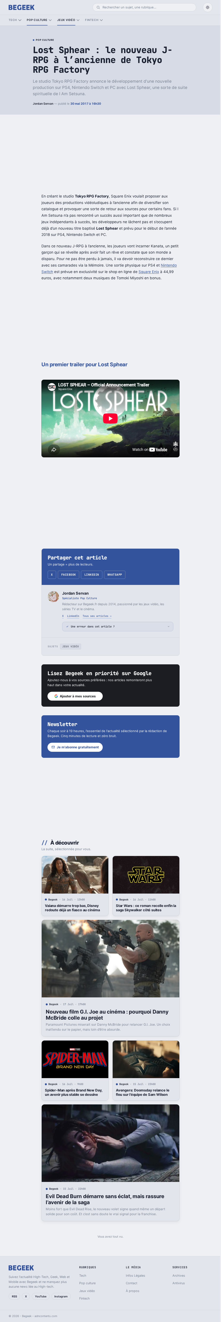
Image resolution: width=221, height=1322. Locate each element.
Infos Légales (133, 1275)
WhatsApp (114, 574)
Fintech (91, 20)
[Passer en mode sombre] (207, 7)
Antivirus (176, 1283)
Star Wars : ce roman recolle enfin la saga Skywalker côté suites (144, 907)
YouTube (40, 1296)
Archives (176, 1275)
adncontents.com (46, 1316)
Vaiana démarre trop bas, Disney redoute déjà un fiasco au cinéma (70, 907)
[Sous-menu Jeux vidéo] (78, 20)
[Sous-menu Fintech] (101, 20)
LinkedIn (91, 574)
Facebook (68, 574)
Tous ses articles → (97, 616)
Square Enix (149, 272)
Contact (129, 1283)
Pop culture (37, 20)
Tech (13, 20)
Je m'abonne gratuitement (76, 747)
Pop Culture (45, 40)
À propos (130, 1291)
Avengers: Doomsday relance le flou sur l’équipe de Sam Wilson (140, 1092)
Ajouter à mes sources (76, 696)
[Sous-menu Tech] (19, 20)
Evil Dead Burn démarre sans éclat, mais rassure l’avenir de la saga (103, 1199)
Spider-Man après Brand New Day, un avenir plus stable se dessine (72, 1092)
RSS (14, 1296)
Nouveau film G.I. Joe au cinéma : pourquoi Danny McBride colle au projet (105, 1015)
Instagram (61, 1296)
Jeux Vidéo (69, 646)
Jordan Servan (43, 103)
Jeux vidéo (66, 20)
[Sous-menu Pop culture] (50, 20)
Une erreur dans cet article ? (91, 626)
